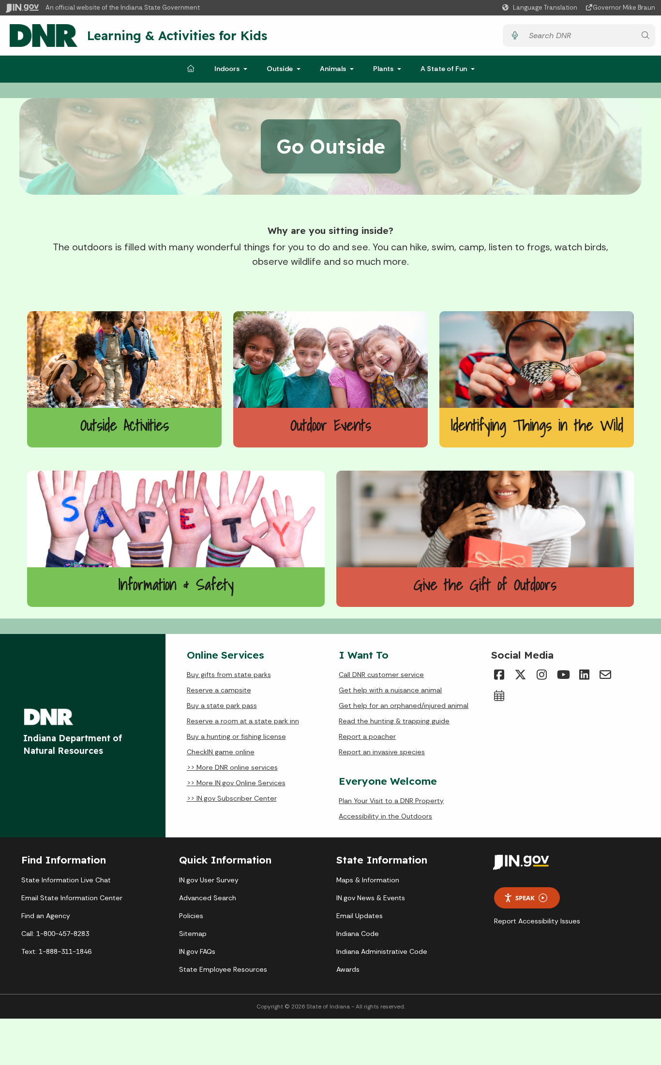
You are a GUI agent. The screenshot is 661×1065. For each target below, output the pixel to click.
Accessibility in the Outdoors (385, 816)
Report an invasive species (382, 752)
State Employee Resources (223, 969)
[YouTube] (563, 674)
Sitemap (193, 933)
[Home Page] (190, 69)
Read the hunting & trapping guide (394, 721)
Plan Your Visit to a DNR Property (391, 800)
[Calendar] (499, 696)
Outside (280, 68)
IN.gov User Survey (209, 880)
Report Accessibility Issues (537, 921)
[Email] (605, 674)
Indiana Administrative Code (381, 951)
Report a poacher (367, 736)
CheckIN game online (221, 752)
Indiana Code (357, 933)
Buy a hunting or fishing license (236, 736)
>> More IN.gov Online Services (236, 782)
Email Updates (359, 915)
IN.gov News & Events (370, 897)
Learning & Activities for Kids (177, 35)
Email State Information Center (71, 897)
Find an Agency (45, 915)
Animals (333, 68)
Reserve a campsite (219, 690)
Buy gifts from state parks (229, 674)
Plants (383, 68)
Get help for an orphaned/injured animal (403, 705)
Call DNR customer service (381, 674)
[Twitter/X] (520, 674)
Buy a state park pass (222, 705)
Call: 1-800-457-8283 (55, 933)
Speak (525, 897)
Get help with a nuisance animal (390, 690)
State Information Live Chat (66, 880)
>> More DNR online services (232, 767)
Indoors (227, 68)
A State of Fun (444, 68)
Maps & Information (367, 880)
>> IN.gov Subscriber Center (232, 798)
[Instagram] (541, 674)
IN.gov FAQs (197, 951)
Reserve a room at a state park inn (243, 721)
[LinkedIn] (584, 674)
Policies (191, 915)
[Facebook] (499, 674)
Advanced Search (207, 897)
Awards (348, 969)
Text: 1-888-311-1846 (56, 951)
